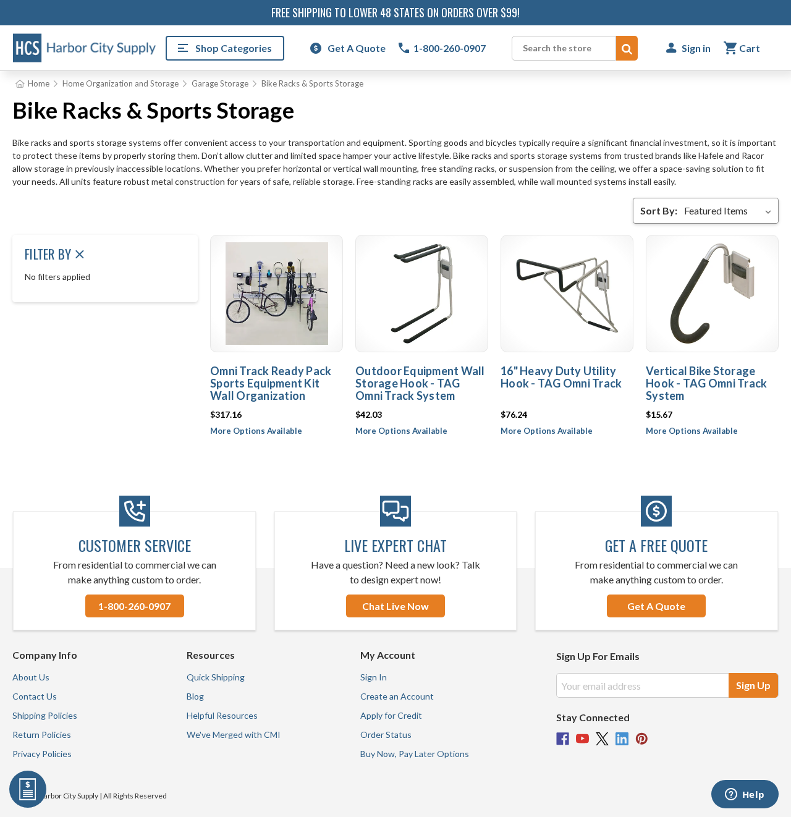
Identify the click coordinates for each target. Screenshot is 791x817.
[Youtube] (582, 738)
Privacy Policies (42, 753)
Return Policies (41, 734)
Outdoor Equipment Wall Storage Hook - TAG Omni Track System (420, 383)
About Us (30, 677)
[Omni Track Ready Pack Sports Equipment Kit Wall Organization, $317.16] (276, 293)
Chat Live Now (395, 606)
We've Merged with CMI (234, 734)
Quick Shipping (216, 677)
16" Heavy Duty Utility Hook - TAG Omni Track (561, 377)
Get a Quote (656, 606)
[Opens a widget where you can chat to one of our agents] (745, 795)
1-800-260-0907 (134, 606)
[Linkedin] (621, 738)
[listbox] (730, 210)
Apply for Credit (391, 715)
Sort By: (658, 210)
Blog (195, 696)
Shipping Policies (44, 715)
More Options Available (256, 431)
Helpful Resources (222, 715)
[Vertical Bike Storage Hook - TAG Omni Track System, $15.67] (712, 293)
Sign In (373, 677)
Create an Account (397, 696)
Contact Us (34, 696)
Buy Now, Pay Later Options (414, 753)
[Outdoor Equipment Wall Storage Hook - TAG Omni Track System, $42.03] (422, 293)
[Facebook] (562, 738)
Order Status (386, 734)
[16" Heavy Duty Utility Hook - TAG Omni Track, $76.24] (567, 293)
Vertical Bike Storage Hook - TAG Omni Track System (706, 383)
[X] (602, 738)
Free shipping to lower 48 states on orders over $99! (395, 12)
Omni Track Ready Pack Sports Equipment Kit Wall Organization (270, 383)
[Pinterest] (641, 738)
